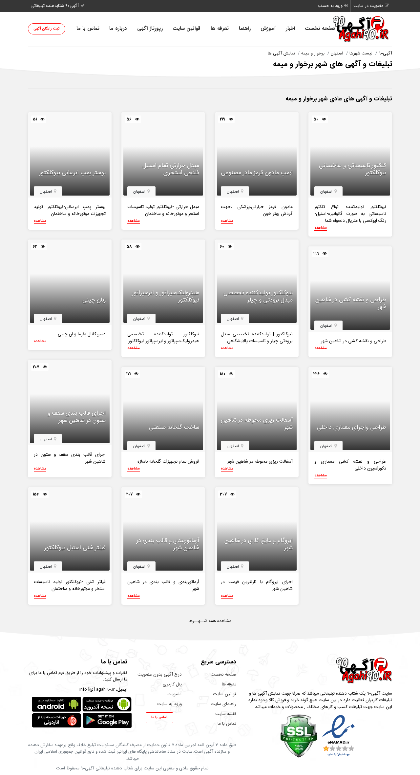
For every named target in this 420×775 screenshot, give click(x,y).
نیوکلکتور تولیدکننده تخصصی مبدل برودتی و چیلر (258, 296)
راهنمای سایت (223, 704)
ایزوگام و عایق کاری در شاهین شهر (258, 544)
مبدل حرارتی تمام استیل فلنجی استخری (170, 169)
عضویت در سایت (368, 5)
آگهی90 (385, 53)
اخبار (290, 28)
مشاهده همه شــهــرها (210, 621)
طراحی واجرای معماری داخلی (351, 427)
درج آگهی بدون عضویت (159, 674)
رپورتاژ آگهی (150, 28)
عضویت (174, 694)
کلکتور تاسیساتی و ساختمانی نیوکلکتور (352, 169)
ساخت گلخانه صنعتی (174, 427)
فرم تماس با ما (51, 672)
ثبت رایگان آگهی (46, 28)
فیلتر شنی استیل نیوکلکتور (75, 548)
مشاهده (320, 228)
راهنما (245, 28)
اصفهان (337, 53)
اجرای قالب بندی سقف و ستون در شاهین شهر (77, 417)
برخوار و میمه (313, 53)
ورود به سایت (169, 704)
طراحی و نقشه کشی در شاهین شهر (350, 303)
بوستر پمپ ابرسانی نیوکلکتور (72, 173)
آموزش (268, 28)
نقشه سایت (225, 713)
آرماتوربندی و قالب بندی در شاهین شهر (167, 544)
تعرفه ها (220, 28)
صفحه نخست (320, 28)
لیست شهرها (360, 53)
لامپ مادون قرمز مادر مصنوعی (257, 173)
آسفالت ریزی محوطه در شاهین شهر (257, 424)
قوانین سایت (186, 28)
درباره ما (118, 28)
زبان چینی (94, 300)
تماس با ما (87, 28)
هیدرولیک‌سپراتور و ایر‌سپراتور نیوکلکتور (165, 296)
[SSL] (299, 735)
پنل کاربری (172, 684)
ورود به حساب (330, 5)
